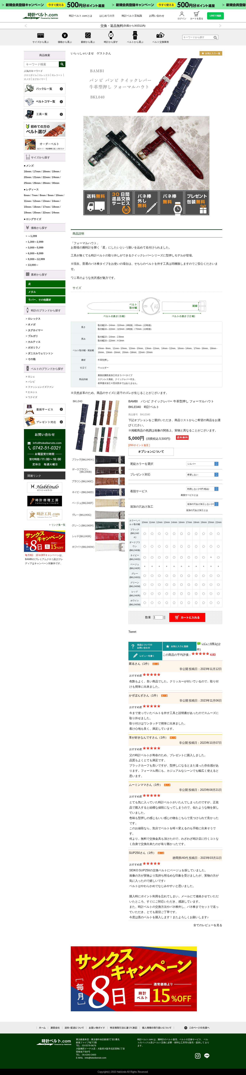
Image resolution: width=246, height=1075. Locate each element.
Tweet (132, 631)
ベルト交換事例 (160, 42)
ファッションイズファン (41, 387)
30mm (55, 183)
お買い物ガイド (97, 1028)
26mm (37, 183)
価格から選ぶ (65, 42)
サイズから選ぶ (40, 42)
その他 (31, 359)
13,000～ (33, 264)
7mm (35, 195)
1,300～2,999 (35, 241)
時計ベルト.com (54, 1042)
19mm (55, 171)
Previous (26, 25)
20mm (27, 177)
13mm (46, 201)
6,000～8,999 (35, 253)
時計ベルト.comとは (80, 15)
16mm (27, 171)
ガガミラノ (34, 347)
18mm (46, 171)
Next (219, 25)
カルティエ (34, 341)
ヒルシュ (32, 392)
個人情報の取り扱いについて (156, 1028)
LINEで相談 (215, 15)
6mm (27, 195)
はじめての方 (107, 15)
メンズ (30, 165)
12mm (36, 201)
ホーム (42, 1028)
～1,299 (32, 236)
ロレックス (44, 75)
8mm (43, 195)
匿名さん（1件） (140, 663)
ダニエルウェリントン (40, 353)
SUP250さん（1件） (142, 852)
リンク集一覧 (58, 524)
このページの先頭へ (196, 1027)
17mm (37, 171)
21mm (37, 177)
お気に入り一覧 (211, 53)
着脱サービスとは (189, 495)
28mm (46, 183)
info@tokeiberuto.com (95, 1058)
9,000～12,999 (36, 259)
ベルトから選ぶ (135, 42)
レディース (32, 189)
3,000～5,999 (35, 247)
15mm (27, 206)
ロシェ (31, 376)
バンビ (31, 381)
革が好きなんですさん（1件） (148, 737)
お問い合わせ (156, 15)
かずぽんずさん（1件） (144, 695)
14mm (55, 201)
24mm (55, 177)
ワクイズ (32, 397)
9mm (50, 195)
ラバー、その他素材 (39, 299)
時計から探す (111, 42)
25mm (27, 183)
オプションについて (151, 451)
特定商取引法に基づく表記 (123, 1028)
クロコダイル (30, 75)
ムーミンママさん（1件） (145, 784)
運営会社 (55, 1028)
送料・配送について (74, 1028)
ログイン (182, 18)
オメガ (27, 79)
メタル (32, 291)
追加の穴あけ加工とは (197, 510)
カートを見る (196, 18)
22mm (46, 177)
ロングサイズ (33, 219)
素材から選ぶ (88, 42)
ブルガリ (33, 336)
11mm (27, 201)
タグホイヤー (38, 79)
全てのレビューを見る (207, 925)
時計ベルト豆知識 (132, 15)
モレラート (57, 75)
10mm (59, 195)
